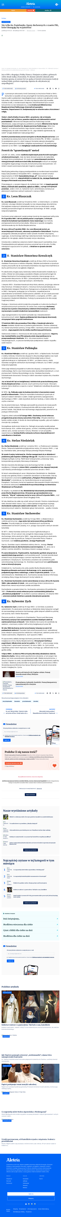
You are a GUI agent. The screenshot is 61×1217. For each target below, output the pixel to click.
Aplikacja (25, 1181)
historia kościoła (7, 992)
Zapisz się (6, 740)
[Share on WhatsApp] (58, 88)
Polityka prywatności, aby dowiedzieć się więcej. (43, 957)
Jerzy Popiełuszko (7, 701)
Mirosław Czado (31, 30)
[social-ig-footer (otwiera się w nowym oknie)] (35, 1204)
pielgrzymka (6, 1036)
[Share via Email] (56, 88)
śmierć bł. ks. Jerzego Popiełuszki (45, 178)
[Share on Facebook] (47, 88)
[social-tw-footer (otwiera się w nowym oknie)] (32, 1204)
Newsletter (25, 1178)
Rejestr (13, 10)
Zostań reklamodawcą (43, 1209)
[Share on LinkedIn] (50, 88)
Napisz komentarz (30, 794)
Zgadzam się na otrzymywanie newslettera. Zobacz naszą (23, 736)
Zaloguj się (39, 788)
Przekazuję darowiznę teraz (13, 763)
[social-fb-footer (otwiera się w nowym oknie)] (29, 1204)
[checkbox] (3, 735)
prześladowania (26, 701)
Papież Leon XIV (7, 1066)
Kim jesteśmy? (22, 1209)
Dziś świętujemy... (11, 919)
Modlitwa (47, 10)
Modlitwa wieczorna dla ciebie (18, 924)
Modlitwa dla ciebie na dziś (16, 936)
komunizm (17, 701)
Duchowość (9, 1183)
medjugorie (6, 1093)
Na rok (41, 1178)
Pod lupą (4, 18)
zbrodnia (35, 701)
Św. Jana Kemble (36, 7)
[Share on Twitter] (53, 88)
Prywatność (29, 1211)
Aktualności (9, 1178)
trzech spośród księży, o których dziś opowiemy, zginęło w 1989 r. (30, 185)
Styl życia (8, 1181)
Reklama (25, 1187)
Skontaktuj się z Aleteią (19, 1211)
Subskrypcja (26, 1183)
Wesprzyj (30, 10)
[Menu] (10, 4)
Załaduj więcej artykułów (30, 850)
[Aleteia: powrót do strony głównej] (30, 3)
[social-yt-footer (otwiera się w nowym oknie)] (26, 1204)
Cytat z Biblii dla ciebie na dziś (17, 930)
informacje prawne (32, 1209)
